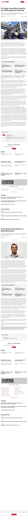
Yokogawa (16, 394)
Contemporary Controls (4, 392)
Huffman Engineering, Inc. (4, 395)
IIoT (1, 226)
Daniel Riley (2, 237)
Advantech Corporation (4, 387)
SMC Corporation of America (19, 393)
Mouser (16, 388)
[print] (26, 19)
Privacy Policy (24, 512)
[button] (1, 1)
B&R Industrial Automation (4, 388)
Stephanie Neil (3, 16)
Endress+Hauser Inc (4, 393)
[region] (14, 513)
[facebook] (11, 19)
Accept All (14, 514)
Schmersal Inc (17, 389)
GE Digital (10, 49)
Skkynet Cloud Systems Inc (18, 188)
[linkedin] (12, 19)
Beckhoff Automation (4, 188)
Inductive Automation (17, 387)
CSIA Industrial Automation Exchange (18, 329)
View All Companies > (14, 191)
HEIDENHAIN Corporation (4, 394)
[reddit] (15, 19)
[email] (16, 19)
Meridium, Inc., (23, 50)
